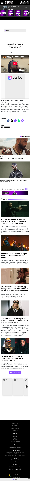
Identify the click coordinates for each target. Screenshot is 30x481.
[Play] (2, 12)
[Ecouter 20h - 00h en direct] (15, 193)
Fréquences (15, 430)
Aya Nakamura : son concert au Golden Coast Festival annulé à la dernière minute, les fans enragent (14, 288)
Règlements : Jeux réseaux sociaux (15, 452)
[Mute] (26, 8)
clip (2, 127)
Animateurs (15, 425)
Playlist (15, 427)
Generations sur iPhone (15, 446)
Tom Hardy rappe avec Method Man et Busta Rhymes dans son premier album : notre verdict (13, 221)
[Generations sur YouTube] (16, 470)
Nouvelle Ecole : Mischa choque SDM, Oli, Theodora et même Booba (14, 255)
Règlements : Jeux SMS (15, 453)
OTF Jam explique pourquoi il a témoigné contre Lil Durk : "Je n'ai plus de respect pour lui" (14, 321)
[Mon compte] (28, 2)
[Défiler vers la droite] (26, 386)
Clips (15, 461)
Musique (11, 18)
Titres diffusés (15, 428)
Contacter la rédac (15, 441)
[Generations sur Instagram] (20, 470)
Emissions (15, 423)
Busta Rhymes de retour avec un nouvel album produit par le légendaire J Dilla (14, 358)
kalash (5, 127)
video (9, 127)
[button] (7, 387)
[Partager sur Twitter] (11, 121)
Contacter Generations (15, 466)
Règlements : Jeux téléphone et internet (15, 455)
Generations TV (15, 460)
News (5, 18)
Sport (18, 18)
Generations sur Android (15, 447)
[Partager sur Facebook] (7, 121)
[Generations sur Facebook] (9, 470)
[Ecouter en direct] (21, 2)
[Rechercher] (24, 2)
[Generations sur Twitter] (13, 470)
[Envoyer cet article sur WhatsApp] (18, 121)
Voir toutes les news (15, 372)
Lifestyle (24, 18)
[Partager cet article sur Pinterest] (15, 121)
